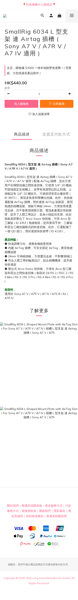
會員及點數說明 (56, 516)
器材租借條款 (34, 516)
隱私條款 (59, 511)
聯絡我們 (45, 511)
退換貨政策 (29, 511)
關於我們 (13, 505)
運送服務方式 (53, 505)
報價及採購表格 (32, 505)
